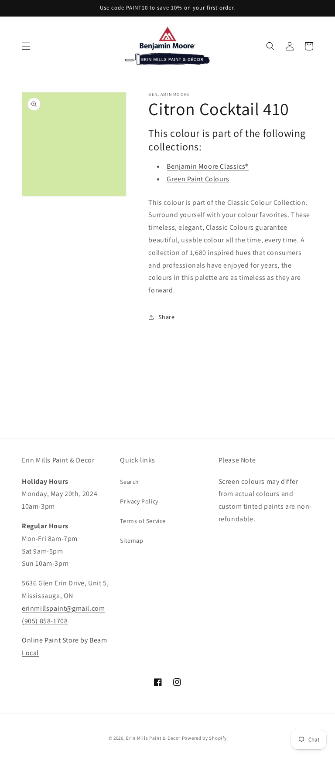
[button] (26, 46)
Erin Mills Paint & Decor (153, 738)
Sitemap (131, 540)
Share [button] (166, 317)
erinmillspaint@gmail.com (63, 608)
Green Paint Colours (198, 179)
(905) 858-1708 (45, 620)
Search (129, 482)
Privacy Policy (139, 501)
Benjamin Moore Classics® (207, 166)
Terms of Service (143, 521)
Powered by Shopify (204, 738)
